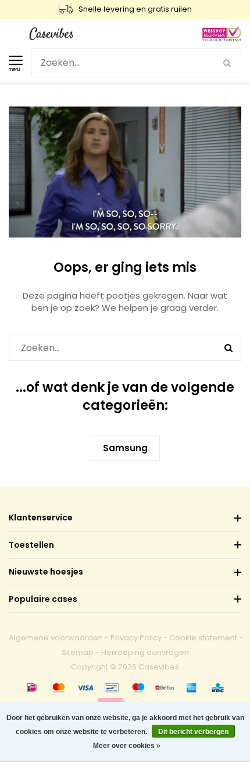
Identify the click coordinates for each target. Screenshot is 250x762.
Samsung (125, 448)
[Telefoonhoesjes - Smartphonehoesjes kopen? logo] (51, 33)
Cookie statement (203, 637)
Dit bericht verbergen (193, 732)
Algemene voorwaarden (56, 637)
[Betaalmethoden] (32, 687)
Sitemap (78, 652)
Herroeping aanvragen (145, 652)
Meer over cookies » (126, 746)
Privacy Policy (136, 637)
